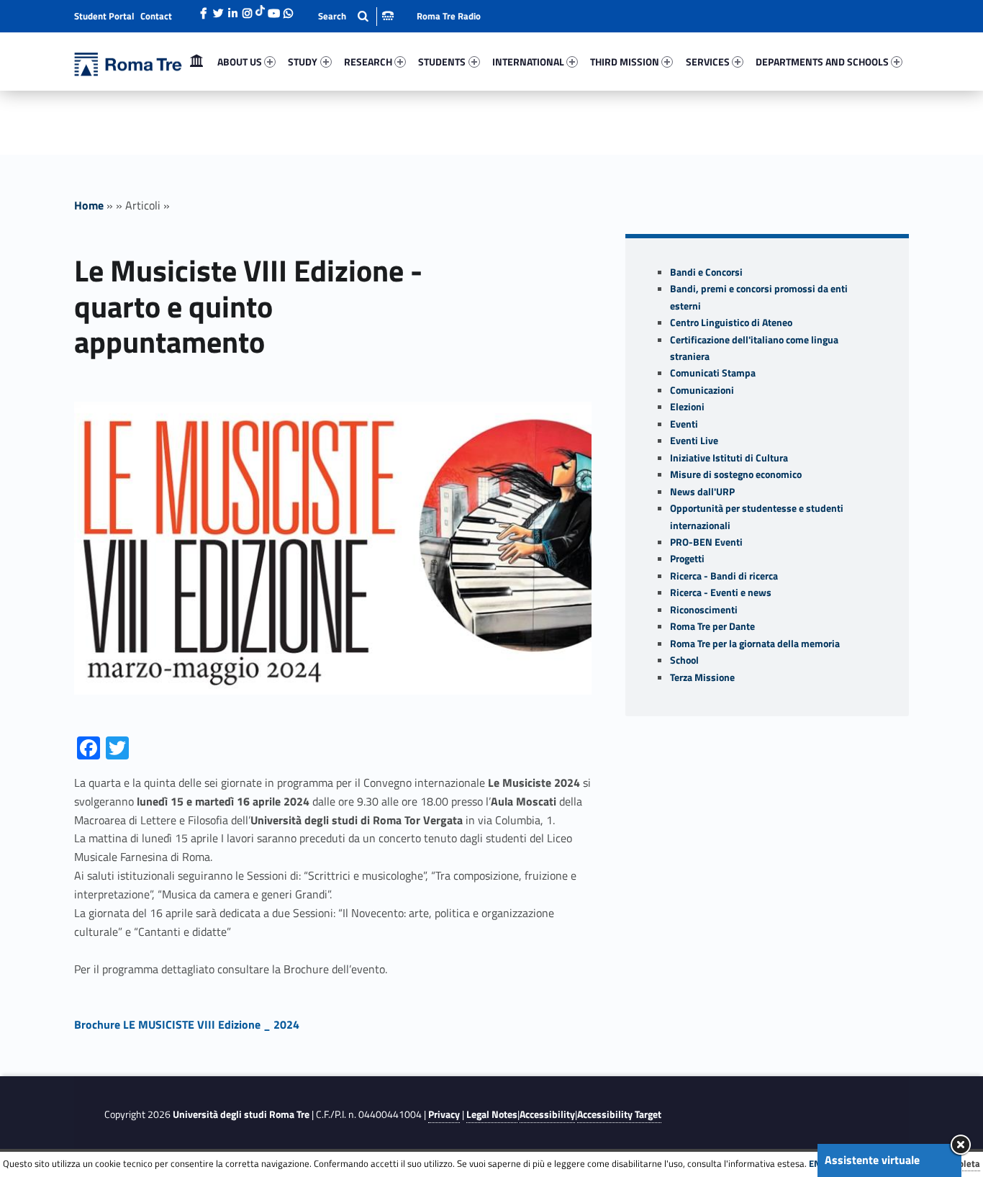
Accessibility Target (619, 1114)
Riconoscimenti (704, 610)
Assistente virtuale (872, 1159)
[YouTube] (273, 9)
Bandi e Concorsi (706, 272)
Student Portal (104, 16)
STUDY (302, 61)
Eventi (684, 424)
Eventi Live (694, 440)
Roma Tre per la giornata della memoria (755, 643)
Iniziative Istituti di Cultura (729, 458)
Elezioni (687, 407)
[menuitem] (196, 62)
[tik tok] (260, 9)
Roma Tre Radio (449, 16)
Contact (156, 16)
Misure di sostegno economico (736, 474)
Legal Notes (491, 1114)
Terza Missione (702, 677)
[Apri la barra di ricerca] (356, 16)
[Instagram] (246, 9)
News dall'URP (702, 492)
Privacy (444, 1114)
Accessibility (547, 1114)
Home (196, 61)
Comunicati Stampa (713, 373)
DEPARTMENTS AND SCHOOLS (822, 61)
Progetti (687, 559)
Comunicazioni (702, 390)
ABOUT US (239, 61)
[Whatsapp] (287, 9)
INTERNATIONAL (528, 61)
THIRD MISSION (624, 61)
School (684, 660)
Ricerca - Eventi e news (720, 592)
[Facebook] (203, 9)
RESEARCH (368, 61)
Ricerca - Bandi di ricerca (724, 576)
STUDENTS (442, 61)
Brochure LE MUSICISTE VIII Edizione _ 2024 (186, 1024)
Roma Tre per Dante (712, 626)
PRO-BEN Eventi (706, 542)
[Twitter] (218, 9)
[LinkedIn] (232, 9)
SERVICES (708, 61)
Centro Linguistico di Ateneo (731, 322)
